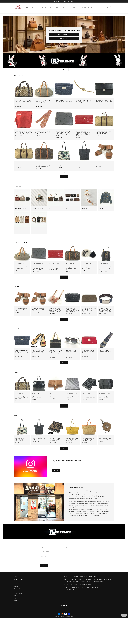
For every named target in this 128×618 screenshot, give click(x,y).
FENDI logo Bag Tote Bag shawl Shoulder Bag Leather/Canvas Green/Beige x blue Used (63, 164)
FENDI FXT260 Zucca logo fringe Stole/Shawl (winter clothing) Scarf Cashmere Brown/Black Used (55, 439)
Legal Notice (17, 598)
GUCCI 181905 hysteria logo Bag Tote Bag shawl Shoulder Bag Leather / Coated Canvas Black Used (39, 395)
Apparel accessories (38, 230)
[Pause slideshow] (69, 69)
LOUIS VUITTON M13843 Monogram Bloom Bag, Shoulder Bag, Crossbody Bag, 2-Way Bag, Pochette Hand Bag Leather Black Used (105, 266)
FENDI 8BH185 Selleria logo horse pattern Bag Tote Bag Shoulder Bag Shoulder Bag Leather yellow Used (72, 439)
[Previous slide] (58, 69)
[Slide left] (61, 172)
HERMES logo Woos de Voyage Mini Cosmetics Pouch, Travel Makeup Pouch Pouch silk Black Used (72, 310)
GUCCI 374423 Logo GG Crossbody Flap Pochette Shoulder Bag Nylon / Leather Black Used (104, 395)
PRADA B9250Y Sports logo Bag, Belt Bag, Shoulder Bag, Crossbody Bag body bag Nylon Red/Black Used (23, 132)
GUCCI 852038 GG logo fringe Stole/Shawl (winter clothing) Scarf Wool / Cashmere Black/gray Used (88, 395)
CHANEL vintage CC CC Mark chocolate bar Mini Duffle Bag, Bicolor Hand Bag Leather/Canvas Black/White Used (55, 353)
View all (64, 176)
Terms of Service (18, 593)
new (15, 584)
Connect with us (18, 588)
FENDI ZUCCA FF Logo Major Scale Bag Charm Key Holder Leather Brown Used (105, 438)
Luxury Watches (36, 208)
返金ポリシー (17, 595)
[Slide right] (66, 172)
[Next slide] (66, 69)
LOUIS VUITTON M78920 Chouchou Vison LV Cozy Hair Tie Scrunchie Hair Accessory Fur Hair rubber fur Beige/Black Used (89, 266)
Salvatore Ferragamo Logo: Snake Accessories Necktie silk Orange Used (43, 132)
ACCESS (56, 470)
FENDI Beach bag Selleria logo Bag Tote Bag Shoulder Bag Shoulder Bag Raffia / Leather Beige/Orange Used (88, 439)
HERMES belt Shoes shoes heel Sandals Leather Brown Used (103, 163)
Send (44, 565)
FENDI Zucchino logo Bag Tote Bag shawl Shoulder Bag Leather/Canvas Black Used (84, 164)
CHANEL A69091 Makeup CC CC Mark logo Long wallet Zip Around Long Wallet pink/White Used (88, 352)
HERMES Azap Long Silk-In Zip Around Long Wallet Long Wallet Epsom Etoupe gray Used (89, 310)
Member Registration (64, 34)
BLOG (15, 591)
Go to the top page (18, 579)
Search (15, 581)
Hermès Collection (20, 208)
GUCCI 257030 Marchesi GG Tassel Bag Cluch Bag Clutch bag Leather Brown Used (55, 395)
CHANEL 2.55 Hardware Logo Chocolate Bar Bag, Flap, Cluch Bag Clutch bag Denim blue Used (64, 101)
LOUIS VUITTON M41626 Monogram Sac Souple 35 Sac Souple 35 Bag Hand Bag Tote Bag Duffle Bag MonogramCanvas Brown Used (43, 164)
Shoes (17, 230)
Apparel (101, 208)
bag (50, 208)
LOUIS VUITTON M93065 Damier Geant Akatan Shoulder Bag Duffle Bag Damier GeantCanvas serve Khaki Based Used (43, 102)
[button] (31, 7)
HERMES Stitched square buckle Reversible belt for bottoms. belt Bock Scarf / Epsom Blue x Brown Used (105, 310)
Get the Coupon (64, 38)
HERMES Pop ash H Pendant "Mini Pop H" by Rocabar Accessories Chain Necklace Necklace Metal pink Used (55, 310)
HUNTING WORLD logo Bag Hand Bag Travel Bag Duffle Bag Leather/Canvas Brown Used (103, 132)
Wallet (67, 208)
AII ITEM (16, 586)
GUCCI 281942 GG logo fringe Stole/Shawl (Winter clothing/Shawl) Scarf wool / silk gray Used (72, 395)
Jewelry (84, 208)
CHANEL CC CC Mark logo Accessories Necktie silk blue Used (105, 351)
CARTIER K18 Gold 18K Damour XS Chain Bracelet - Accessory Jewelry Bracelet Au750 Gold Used (84, 101)
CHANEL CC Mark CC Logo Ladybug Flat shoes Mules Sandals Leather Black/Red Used (38, 352)
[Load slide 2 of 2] (63, 69)
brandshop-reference (61, 616)
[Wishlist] (18, 11)
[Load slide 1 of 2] (61, 69)
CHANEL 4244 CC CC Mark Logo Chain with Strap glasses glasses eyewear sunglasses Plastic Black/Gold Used (72, 353)
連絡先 (15, 600)
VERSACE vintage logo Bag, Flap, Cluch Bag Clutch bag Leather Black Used (104, 101)
